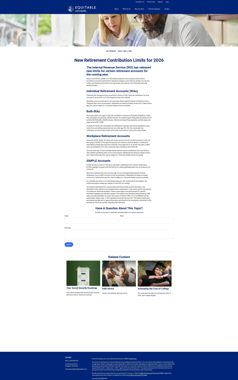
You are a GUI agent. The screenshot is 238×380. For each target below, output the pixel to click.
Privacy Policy (151, 2)
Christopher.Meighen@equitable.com (76, 369)
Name (66, 216)
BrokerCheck (132, 358)
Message (68, 228)
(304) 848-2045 (73, 360)
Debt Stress (108, 288)
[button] (116, 8)
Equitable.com (140, 2)
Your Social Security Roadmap (81, 288)
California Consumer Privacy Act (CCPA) (151, 373)
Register (160, 2)
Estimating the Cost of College (153, 288)
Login (167, 2)
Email (121, 216)
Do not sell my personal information (136, 375)
